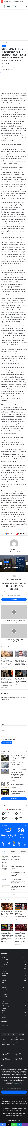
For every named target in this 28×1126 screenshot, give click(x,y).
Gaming (5, 996)
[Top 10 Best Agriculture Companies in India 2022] (6, 867)
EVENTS (4, 975)
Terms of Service (22, 1108)
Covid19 (3, 1037)
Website (3, 730)
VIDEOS (4, 1017)
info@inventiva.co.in (17, 1083)
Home (4, 42)
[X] (13, 552)
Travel (4, 1008)
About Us (7, 1108)
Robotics (5, 1003)
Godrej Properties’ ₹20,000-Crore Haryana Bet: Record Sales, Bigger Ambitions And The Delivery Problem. (7, 662)
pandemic (19, 1042)
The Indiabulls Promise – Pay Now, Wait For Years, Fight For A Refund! (14, 567)
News (14, 1042)
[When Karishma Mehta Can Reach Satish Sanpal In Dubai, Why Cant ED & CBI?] (5, 792)
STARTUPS (4, 987)
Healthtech (6, 999)
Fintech (5, 992)
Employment (5, 973)
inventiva (22, 1039)
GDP (4, 966)
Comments (23, 851)
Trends (8, 42)
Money (5, 969)
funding (3, 1039)
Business (4, 957)
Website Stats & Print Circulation (17, 1110)
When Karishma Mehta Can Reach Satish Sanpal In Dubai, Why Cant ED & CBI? (18, 791)
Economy (5, 962)
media (9, 1042)
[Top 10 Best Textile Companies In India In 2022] (6, 881)
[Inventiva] (10, 6)
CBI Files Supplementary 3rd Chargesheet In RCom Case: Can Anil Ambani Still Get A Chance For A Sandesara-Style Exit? (21, 662)
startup (3, 1044)
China (9, 1034)
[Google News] (8, 533)
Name (3, 718)
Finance (5, 964)
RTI (3, 982)
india (12, 1039)
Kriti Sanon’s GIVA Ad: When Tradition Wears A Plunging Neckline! (7, 913)
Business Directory (12, 1120)
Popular (4, 851)
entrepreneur (17, 1037)
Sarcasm (4, 985)
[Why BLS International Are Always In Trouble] (5, 765)
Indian (16, 1039)
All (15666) (14, 798)
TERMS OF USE (6, 1113)
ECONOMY (9, 1037)
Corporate (5, 959)
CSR (3, 1108)
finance (23, 1037)
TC (13, 1044)
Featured (4, 978)
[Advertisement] (14, 25)
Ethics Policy (19, 1115)
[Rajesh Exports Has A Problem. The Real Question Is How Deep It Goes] (21, 673)
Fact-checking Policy (10, 1115)
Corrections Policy (9, 1118)
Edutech (5, 989)
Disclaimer (16, 1118)
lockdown (4, 1042)
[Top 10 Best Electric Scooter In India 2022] (6, 888)
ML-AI (4, 1001)
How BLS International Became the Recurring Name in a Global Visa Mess (18, 784)
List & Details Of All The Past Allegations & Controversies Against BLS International (18, 757)
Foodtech (5, 994)
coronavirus (14, 1034)
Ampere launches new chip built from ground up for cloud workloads (18, 874)
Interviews (4, 980)
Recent (13, 851)
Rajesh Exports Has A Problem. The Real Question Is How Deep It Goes (20, 680)
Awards (21, 1118)
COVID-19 (21, 1034)
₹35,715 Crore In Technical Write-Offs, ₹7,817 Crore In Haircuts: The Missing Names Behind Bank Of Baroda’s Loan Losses (7, 682)
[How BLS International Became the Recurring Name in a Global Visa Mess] (5, 785)
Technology (6, 1005)
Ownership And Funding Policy (18, 1113)
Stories (3, 1010)
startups (8, 1044)
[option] (14, 563)
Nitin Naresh (6, 67)
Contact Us (6, 1110)
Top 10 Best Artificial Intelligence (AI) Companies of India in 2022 (18, 857)
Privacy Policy (14, 1108)
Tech (3, 1012)
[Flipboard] (20, 533)
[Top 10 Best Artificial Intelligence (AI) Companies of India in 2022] (6, 859)
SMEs (4, 971)
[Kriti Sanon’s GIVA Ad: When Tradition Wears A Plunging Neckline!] (7, 906)
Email (3, 724)
